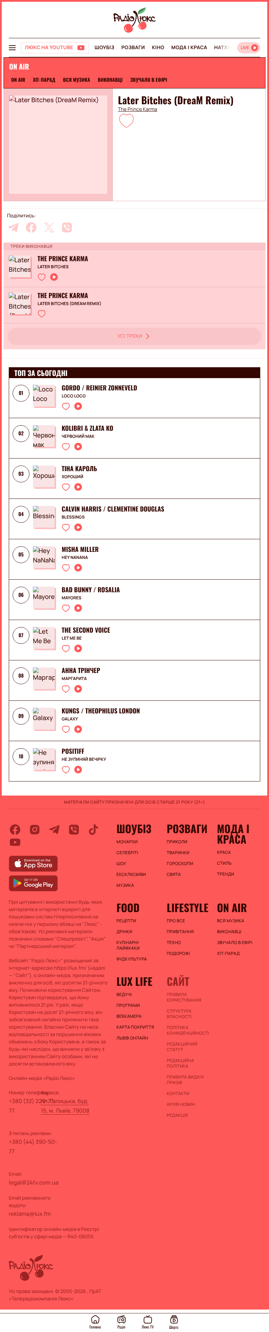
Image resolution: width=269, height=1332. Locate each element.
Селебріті (127, 853)
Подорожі (178, 953)
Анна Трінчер (81, 670)
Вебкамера (129, 1016)
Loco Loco (73, 396)
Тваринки (178, 853)
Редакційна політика (180, 1063)
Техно (174, 942)
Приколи (177, 842)
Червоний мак (78, 436)
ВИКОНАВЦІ (110, 80)
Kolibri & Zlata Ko (87, 428)
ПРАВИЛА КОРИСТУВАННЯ (184, 997)
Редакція (177, 1115)
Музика (125, 885)
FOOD (128, 907)
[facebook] (31, 227)
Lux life (134, 981)
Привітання (180, 932)
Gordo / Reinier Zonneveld (99, 388)
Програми (128, 1005)
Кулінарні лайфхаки (128, 945)
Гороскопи (180, 863)
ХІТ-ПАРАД (44, 80)
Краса (224, 852)
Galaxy (70, 719)
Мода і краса (189, 47)
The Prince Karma (137, 109)
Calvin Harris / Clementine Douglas (113, 509)
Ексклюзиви (131, 874)
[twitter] (49, 227)
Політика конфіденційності (188, 1030)
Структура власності (179, 1014)
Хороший (72, 477)
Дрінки (125, 932)
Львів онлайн (133, 1038)
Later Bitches (53, 267)
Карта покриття (135, 1027)
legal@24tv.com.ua (33, 1182)
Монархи (127, 842)
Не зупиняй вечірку (84, 759)
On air (18, 80)
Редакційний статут (182, 1047)
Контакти (178, 1093)
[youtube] (15, 842)
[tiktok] (93, 829)
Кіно (158, 47)
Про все (176, 921)
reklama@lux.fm (30, 1214)
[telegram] (13, 227)
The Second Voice (86, 630)
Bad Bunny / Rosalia (91, 589)
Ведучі (124, 994)
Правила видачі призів (185, 1080)
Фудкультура (132, 959)
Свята (174, 874)
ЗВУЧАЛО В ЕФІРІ (148, 80)
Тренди (225, 874)
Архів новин (181, 1104)
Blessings (73, 517)
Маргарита (74, 679)
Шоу (121, 863)
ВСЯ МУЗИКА (76, 80)
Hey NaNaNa (75, 557)
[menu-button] (12, 48)
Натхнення (229, 47)
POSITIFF (73, 751)
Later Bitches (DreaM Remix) (69, 304)
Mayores (71, 598)
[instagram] (34, 829)
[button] (126, 120)
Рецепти (126, 921)
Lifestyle (187, 907)
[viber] (67, 227)
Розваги (133, 47)
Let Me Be (72, 638)
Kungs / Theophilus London (101, 711)
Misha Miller (80, 549)
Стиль (224, 863)
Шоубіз (104, 47)
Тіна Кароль (79, 468)
